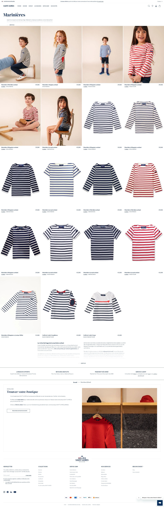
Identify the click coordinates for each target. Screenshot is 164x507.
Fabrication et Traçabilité (75, 476)
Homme (40, 469)
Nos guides (40, 481)
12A (25, 81)
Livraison (103, 469)
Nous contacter (136, 472)
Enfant (39, 474)
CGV (65, 504)
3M (56, 331)
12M (61, 331)
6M (58, 331)
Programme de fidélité (106, 483)
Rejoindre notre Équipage (75, 487)
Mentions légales (96, 504)
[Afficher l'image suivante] (38, 77)
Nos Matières (73, 478)
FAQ (135, 374)
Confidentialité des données (74, 504)
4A (14, 81)
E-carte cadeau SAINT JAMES (44, 485)
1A (10, 81)
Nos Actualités (73, 485)
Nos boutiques (104, 485)
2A (12, 81)
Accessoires (41, 476)
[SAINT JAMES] (8, 6)
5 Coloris (44, 149)
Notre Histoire (73, 469)
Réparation (103, 476)
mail (149, 374)
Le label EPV (72, 474)
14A (27, 81)
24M (67, 331)
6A (17, 81)
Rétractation (104, 474)
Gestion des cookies (86, 504)
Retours (103, 472)
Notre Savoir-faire (74, 472)
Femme (40, 472)
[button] (160, 1)
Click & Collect (104, 478)
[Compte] (156, 6)
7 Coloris (85, 86)
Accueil (75, 382)
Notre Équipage (73, 481)
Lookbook (40, 478)
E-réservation (104, 481)
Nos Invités (40, 483)
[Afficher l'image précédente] (2, 77)
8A (19, 81)
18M (64, 331)
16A (30, 81)
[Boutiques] (152, 6)
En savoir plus (100, 1)
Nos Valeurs (72, 483)
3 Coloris (3, 86)
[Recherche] (149, 6)
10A (22, 81)
